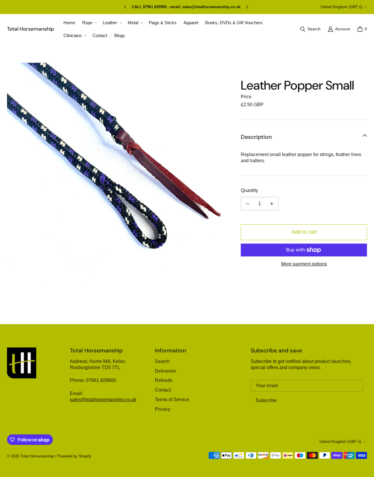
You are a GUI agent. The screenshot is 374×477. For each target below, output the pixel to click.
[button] (89, 22)
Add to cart (304, 232)
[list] (119, 175)
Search (162, 361)
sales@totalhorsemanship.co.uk (103, 399)
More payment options (304, 263)
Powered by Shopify (74, 456)
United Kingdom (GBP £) (341, 7)
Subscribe (266, 400)
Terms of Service (172, 399)
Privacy (162, 409)
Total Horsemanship (37, 456)
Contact (163, 389)
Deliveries (165, 370)
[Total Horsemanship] (21, 362)
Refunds (163, 380)
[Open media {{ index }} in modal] (119, 175)
